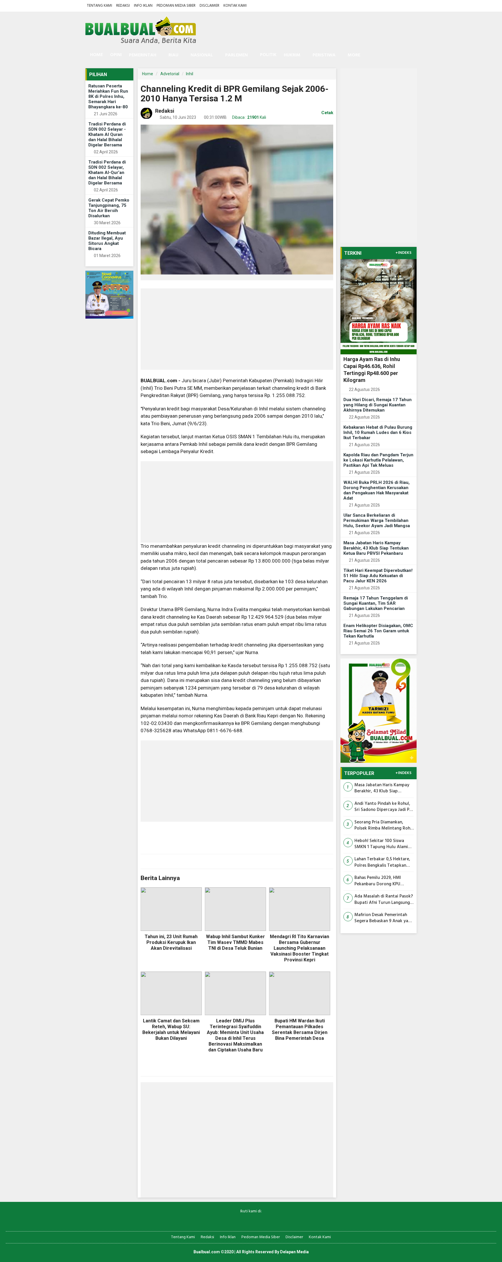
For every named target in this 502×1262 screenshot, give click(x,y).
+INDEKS (403, 253)
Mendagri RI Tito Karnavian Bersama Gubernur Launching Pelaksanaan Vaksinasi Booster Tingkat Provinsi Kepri (299, 948)
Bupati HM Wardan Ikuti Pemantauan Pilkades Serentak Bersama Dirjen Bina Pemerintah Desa (299, 1029)
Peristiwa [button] (324, 55)
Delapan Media (294, 1252)
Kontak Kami (235, 6)
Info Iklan (143, 6)
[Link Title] (230, 1221)
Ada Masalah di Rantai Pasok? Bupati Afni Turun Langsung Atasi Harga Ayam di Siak (383, 899)
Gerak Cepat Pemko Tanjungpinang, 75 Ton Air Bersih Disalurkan (108, 208)
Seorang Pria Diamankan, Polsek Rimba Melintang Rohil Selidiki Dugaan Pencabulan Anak (383, 825)
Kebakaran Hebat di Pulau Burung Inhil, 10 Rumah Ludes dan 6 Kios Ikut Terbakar (377, 432)
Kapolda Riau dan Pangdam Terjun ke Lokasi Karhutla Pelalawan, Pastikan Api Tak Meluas (378, 460)
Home (96, 55)
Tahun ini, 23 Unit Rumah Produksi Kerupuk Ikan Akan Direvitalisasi (171, 942)
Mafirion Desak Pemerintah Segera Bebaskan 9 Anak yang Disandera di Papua (383, 918)
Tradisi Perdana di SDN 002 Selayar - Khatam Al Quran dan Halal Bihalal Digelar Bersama (107, 134)
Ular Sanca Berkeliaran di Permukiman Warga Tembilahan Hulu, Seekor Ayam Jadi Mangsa (376, 520)
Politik (268, 55)
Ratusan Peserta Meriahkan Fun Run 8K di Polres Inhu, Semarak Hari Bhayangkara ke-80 (108, 96)
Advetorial (169, 73)
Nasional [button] (202, 55)
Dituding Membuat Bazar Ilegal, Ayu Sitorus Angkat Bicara (107, 240)
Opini (116, 55)
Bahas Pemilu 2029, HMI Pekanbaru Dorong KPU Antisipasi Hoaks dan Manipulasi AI (377, 881)
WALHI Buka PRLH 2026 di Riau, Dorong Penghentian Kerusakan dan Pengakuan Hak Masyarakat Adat (376, 490)
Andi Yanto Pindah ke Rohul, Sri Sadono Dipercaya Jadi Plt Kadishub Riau (383, 807)
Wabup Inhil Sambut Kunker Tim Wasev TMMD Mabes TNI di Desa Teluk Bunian (235, 942)
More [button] (354, 55)
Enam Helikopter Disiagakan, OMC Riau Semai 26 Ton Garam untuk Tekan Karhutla (378, 631)
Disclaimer (209, 6)
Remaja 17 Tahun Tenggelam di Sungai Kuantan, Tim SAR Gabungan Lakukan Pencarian (375, 603)
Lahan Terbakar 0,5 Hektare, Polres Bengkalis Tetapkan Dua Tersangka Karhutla (382, 862)
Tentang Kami (99, 6)
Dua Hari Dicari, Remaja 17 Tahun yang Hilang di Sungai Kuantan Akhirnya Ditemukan (377, 405)
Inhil (189, 73)
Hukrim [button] (292, 55)
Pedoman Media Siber (176, 6)
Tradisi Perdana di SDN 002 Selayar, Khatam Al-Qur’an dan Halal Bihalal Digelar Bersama (107, 172)
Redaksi (123, 6)
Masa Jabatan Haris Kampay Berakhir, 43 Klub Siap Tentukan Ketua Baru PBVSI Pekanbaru (376, 548)
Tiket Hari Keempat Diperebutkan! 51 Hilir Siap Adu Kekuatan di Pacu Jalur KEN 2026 (378, 576)
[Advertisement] (237, 329)
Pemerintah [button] (142, 55)
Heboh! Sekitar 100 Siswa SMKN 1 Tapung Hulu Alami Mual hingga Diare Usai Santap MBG (381, 844)
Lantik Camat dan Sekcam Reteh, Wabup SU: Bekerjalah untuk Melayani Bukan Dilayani (171, 1029)
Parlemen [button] (236, 55)
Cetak (326, 112)
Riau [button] (173, 55)
